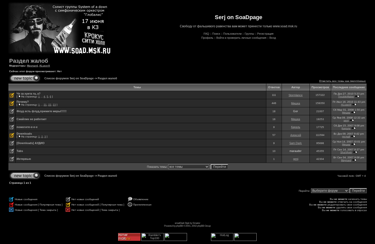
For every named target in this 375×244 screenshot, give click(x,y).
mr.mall (346, 136)
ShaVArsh (346, 152)
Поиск (216, 33)
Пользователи (232, 33)
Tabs (20, 150)
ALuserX (44, 65)
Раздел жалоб (28, 61)
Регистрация (265, 33)
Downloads (24, 133)
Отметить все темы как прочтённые (342, 81)
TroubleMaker (346, 96)
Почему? (23, 101)
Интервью (24, 158)
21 (45, 104)
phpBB (179, 225)
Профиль (207, 37)
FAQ (206, 33)
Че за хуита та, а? (29, 93)
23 (54, 104)
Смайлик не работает (31, 119)
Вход (272, 37)
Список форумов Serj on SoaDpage (69, 78)
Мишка (295, 103)
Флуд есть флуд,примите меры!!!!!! (42, 111)
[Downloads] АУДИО (31, 143)
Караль (295, 127)
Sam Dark (295, 143)
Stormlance (296, 95)
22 (49, 104)
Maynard (32, 65)
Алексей (295, 135)
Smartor (196, 223)
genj (346, 120)
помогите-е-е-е (27, 127)
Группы (249, 33)
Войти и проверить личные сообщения (241, 37)
